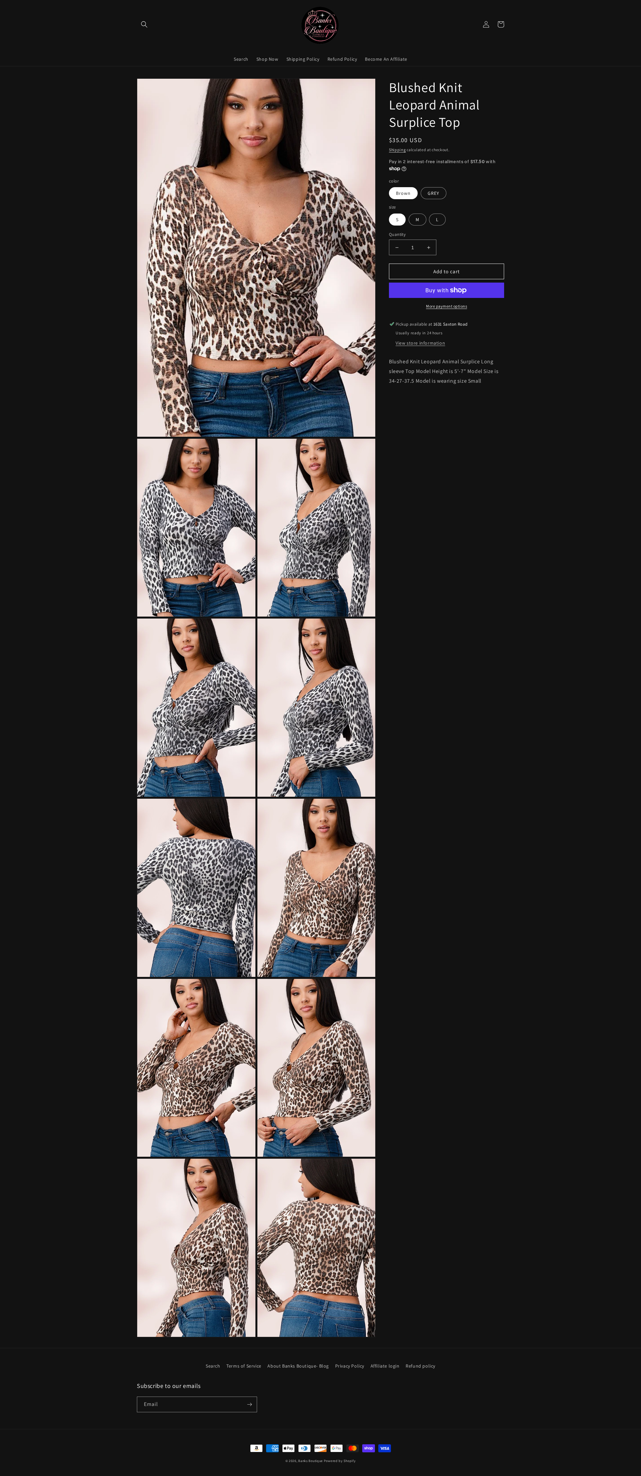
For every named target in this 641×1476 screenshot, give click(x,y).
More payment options (446, 306)
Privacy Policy (349, 1366)
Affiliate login (385, 1366)
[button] (144, 24)
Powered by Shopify (340, 1461)
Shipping (397, 149)
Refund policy (420, 1366)
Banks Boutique (310, 1461)
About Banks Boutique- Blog (298, 1366)
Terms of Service (243, 1366)
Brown (403, 193)
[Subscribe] (249, 1404)
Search (213, 1366)
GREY (433, 193)
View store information (420, 343)
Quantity (397, 234)
